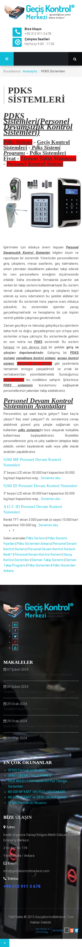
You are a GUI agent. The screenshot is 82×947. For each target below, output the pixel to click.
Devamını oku (50, 478)
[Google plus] (15, 642)
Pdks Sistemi (36, 538)
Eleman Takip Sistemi (47, 560)
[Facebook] (15, 631)
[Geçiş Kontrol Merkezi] (41, 12)
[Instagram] (15, 625)
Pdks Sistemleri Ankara (34, 543)
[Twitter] (15, 636)
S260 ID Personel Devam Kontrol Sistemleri (40, 485)
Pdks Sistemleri (39, 565)
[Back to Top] (4, 943)
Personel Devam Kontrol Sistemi (38, 554)
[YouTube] (15, 648)
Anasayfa (30, 71)
